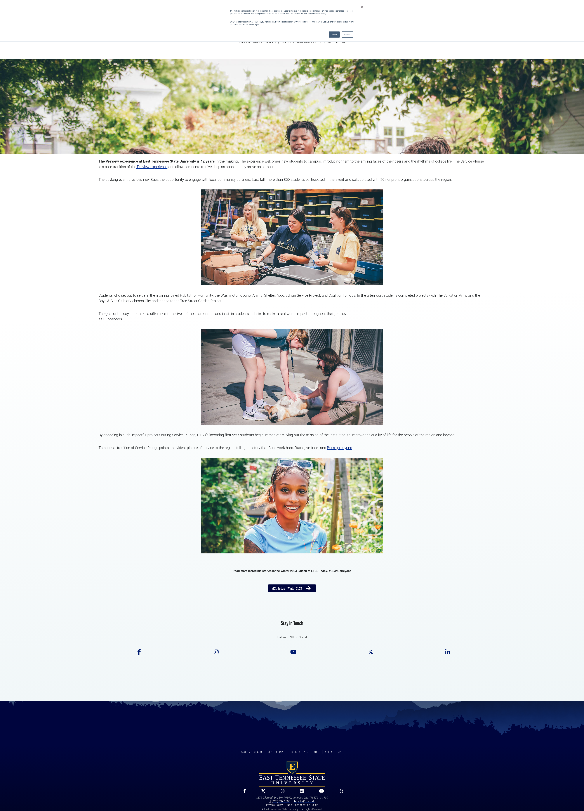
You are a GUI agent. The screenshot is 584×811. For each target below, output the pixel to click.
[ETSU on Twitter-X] (369, 653)
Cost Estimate (277, 751)
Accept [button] (334, 34)
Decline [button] (347, 34)
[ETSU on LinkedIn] (446, 653)
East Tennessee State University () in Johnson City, (292, 774)
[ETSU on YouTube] (320, 792)
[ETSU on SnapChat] (340, 792)
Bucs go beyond (339, 447)
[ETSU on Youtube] (292, 653)
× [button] (362, 5)
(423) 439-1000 (281, 801)
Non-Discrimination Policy (302, 805)
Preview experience (151, 166)
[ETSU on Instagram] (215, 653)
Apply (329, 751)
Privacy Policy (274, 805)
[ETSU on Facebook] (137, 653)
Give (340, 751)
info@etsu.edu (306, 801)
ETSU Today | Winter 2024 (286, 588)
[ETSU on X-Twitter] (262, 792)
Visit (317, 751)
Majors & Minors (252, 751)
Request (300, 751)
